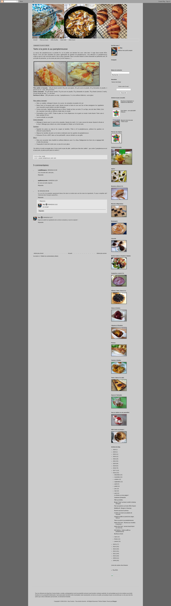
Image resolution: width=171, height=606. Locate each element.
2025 (114, 452)
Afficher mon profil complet (125, 50)
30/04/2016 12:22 (52, 204)
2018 (114, 468)
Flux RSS (115, 570)
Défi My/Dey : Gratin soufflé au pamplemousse (122, 530)
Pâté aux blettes (118, 500)
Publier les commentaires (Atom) (49, 256)
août (115, 484)
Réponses (42, 201)
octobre (116, 479)
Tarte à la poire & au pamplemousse (124, 520)
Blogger (115, 601)
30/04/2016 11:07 (48, 217)
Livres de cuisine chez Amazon (119, 565)
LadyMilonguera (42, 170)
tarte (55, 158)
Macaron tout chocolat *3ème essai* (127, 121)
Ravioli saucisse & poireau (121, 510)
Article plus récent (38, 253)
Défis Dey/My (54, 40)
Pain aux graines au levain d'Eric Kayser (125, 506)
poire (52, 158)
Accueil (35, 40)
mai (115, 491)
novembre (117, 477)
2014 (114, 546)
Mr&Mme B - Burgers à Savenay (122, 508)
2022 (114, 459)
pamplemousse (46, 158)
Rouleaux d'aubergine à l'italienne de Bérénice (127, 101)
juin (115, 488)
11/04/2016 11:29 (52, 180)
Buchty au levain (118, 534)
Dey (44, 204)
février (116, 539)
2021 (114, 461)
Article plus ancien (102, 253)
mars (115, 536)
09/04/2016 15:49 (52, 170)
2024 (114, 454)
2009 (114, 558)
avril (115, 493)
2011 (114, 553)
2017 (114, 470)
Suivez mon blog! (116, 82)
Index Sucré (72, 40)
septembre (117, 481)
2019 (114, 466)
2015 (114, 544)
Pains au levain (44, 40)
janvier (116, 541)
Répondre (40, 175)
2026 (114, 449)
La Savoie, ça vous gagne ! (121, 495)
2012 (114, 551)
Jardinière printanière (120, 497)
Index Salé (63, 40)
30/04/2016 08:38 (44, 191)
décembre (117, 475)
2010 (114, 556)
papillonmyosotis (43, 180)
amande (40, 158)
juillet (116, 486)
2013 (114, 549)
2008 (114, 560)
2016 (114, 472)
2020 (114, 463)
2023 (114, 456)
